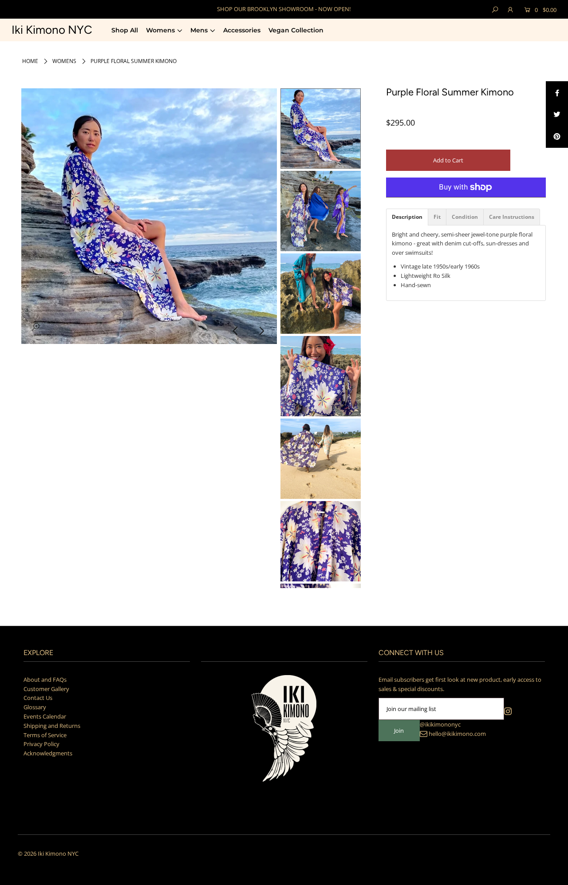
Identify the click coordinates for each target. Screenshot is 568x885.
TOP (552, 874)
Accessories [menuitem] (241, 30)
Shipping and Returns (52, 726)
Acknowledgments (48, 753)
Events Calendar (45, 716)
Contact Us (38, 698)
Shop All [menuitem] (124, 30)
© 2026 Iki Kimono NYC (48, 853)
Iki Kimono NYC (52, 30)
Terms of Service (45, 735)
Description (407, 217)
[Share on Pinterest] (557, 137)
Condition (465, 217)
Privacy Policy (41, 744)
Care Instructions (511, 217)
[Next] (261, 331)
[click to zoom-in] (35, 326)
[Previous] (235, 331)
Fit (437, 217)
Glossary (35, 707)
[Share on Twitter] (557, 114)
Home (30, 61)
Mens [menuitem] (199, 30)
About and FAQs (45, 680)
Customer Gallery (46, 689)
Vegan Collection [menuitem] (295, 30)
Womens (64, 61)
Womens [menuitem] (160, 30)
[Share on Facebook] (557, 92)
